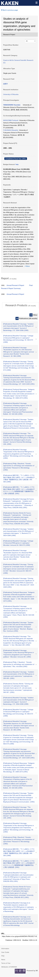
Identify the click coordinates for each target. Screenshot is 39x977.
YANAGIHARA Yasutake (11, 105)
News (3, 959)
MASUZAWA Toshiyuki (10, 120)
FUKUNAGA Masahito (10, 130)
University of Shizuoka (10, 94)
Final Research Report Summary (16, 287)
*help (16, 164)
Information (5, 948)
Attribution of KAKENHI (9, 967)
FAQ (2, 956)
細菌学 (5, 84)
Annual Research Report (15, 285)
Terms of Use (5, 963)
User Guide (5, 952)
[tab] (20, 305)
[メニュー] (36, 2)
